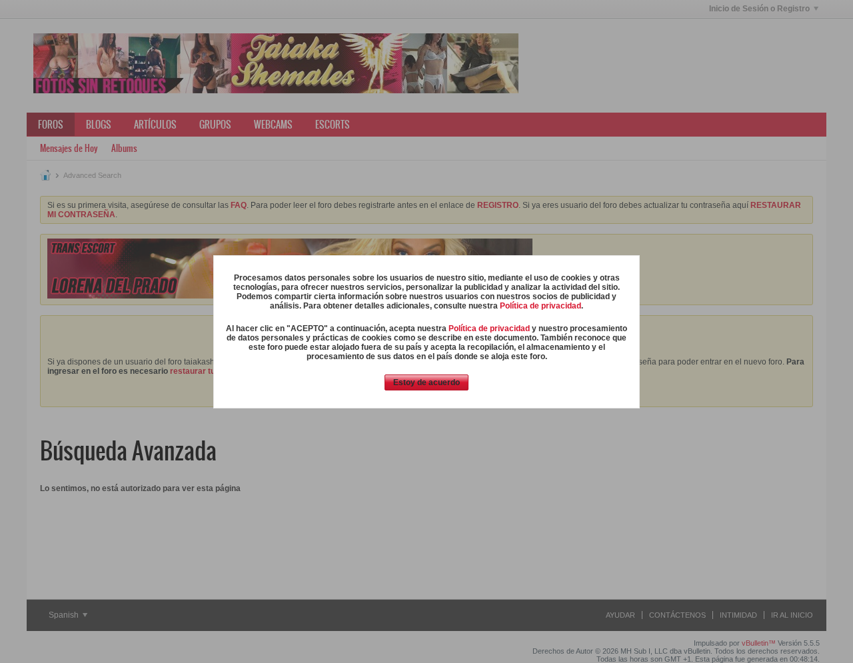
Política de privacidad (540, 306)
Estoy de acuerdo (426, 382)
